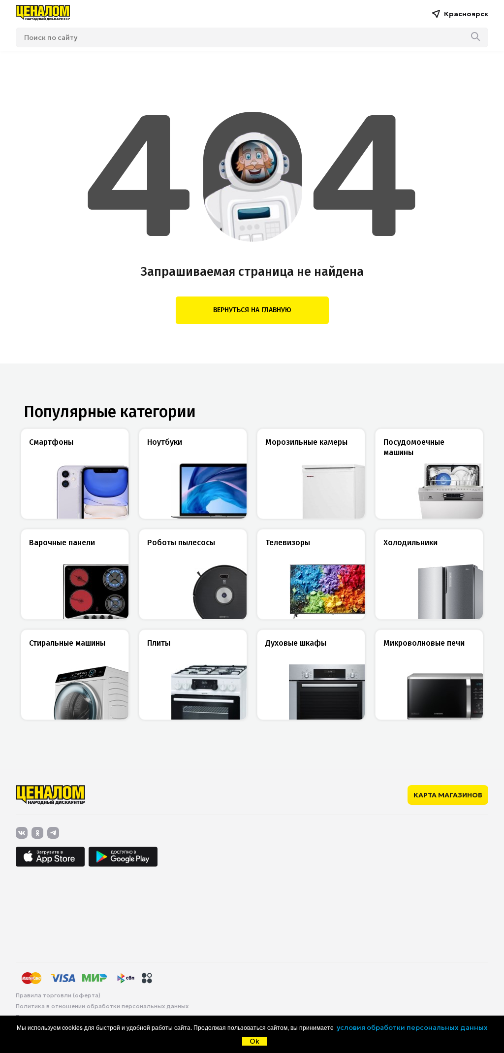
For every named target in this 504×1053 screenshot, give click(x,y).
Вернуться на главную (252, 310)
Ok (254, 1041)
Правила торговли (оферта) (58, 995)
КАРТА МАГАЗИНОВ (447, 794)
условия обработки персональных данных (412, 1027)
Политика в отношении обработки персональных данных (102, 1006)
